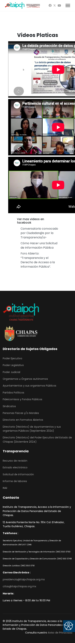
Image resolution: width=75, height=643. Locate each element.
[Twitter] (54, 5)
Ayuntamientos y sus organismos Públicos (29, 385)
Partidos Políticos (13, 392)
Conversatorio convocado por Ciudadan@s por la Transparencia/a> (39, 233)
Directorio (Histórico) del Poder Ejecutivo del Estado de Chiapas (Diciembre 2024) (37, 439)
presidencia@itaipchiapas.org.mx (24, 579)
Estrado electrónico (15, 467)
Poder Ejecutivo (12, 358)
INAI (5, 488)
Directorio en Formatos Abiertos (23, 420)
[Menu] (68, 5)
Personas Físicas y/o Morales (21, 413)
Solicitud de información (18, 474)
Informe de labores (15, 481)
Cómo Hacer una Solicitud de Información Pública (39, 245)
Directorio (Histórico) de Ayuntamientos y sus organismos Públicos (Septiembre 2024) (32, 429)
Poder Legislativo (13, 365)
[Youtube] (59, 5)
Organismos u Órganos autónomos (25, 379)
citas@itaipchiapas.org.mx (19, 586)
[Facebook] (50, 5)
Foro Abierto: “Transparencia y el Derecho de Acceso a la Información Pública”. (38, 260)
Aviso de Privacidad (60, 632)
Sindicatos (9, 406)
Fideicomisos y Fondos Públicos (22, 399)
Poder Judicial (11, 372)
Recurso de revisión (15, 461)
